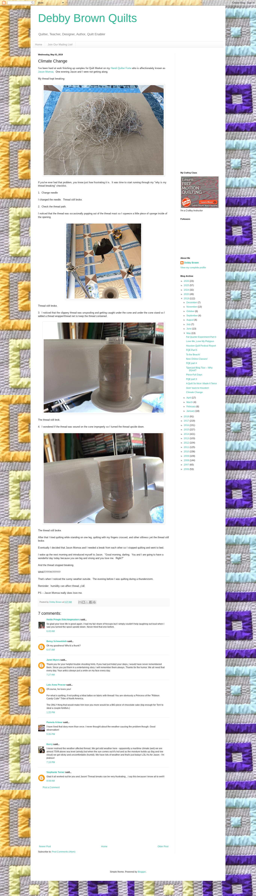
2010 (187, 451)
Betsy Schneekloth (56, 641)
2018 (187, 416)
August (190, 320)
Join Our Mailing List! (60, 44)
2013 (187, 438)
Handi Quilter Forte (121, 68)
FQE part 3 (191, 379)
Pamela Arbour (54, 722)
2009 (187, 456)
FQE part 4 (191, 363)
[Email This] (80, 602)
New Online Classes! (196, 359)
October (190, 311)
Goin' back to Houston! (197, 388)
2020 (187, 294)
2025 (187, 285)
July (188, 324)
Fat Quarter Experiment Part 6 (201, 337)
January (190, 411)
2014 (187, 434)
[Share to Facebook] (91, 602)
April (189, 397)
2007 (187, 464)
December (192, 302)
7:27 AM (50, 674)
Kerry (49, 744)
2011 (187, 447)
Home (38, 44)
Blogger (142, 871)
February (191, 406)
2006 (187, 469)
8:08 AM (50, 781)
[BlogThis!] (83, 602)
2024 (187, 290)
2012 (187, 442)
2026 (187, 281)
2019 (187, 298)
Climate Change (194, 392)
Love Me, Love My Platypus (200, 341)
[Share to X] (87, 602)
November (192, 306)
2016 (187, 425)
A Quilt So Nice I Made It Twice (201, 383)
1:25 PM (50, 712)
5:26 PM (50, 734)
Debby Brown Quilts (87, 18)
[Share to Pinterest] (94, 602)
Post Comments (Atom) (63, 851)
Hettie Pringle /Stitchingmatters (63, 619)
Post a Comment (51, 787)
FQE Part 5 (191, 350)
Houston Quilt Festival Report (201, 345)
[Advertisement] (104, 817)
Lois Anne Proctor (56, 685)
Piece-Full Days (194, 374)
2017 (187, 420)
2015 (187, 429)
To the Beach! (193, 354)
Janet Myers (53, 660)
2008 (187, 460)
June (189, 328)
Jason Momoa (45, 71)
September (192, 315)
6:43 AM (50, 631)
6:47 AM (50, 649)
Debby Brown (191, 262)
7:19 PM (50, 762)
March (189, 402)
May (188, 333)
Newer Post (45, 846)
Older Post (163, 846)
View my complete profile (193, 267)
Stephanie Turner (55, 772)
